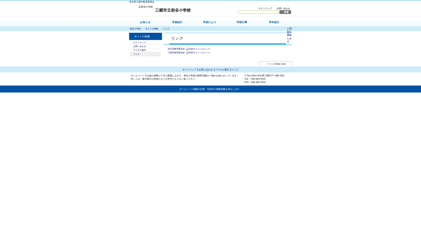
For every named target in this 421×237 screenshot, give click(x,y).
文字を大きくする (259, 4)
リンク (136, 54)
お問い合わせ (283, 8)
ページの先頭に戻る (276, 64)
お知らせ (145, 22)
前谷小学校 (135, 28)
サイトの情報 (151, 28)
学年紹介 (274, 22)
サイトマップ (265, 8)
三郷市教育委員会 (176, 52)
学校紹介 (177, 22)
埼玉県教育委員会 (176, 49)
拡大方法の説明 (281, 4)
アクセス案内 (139, 50)
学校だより (209, 22)
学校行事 (242, 22)
